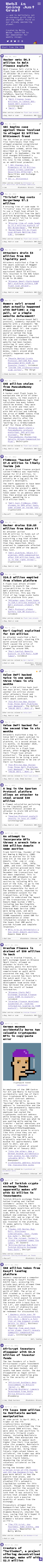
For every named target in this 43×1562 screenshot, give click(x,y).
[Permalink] (40, 56)
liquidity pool (22, 269)
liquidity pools (12, 967)
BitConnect (27, 183)
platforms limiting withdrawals (15, 1255)
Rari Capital (28, 660)
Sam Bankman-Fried (30, 1535)
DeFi (37, 213)
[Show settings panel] (40, 1559)
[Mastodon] (11, 41)
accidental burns (9, 1171)
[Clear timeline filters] (35, 42)
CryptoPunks (28, 1169)
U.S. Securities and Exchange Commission (19, 184)
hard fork (30, 1302)
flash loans (26, 393)
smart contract (16, 265)
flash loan (9, 71)
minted (18, 495)
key (5, 490)
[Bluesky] (15, 41)
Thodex (33, 1255)
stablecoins (9, 1289)
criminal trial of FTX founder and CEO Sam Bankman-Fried (20, 1471)
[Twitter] (8, 41)
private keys (10, 1284)
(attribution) (22, 1085)
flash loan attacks (31, 112)
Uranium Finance (29, 1012)
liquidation (9, 1483)
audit (25, 971)
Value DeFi (27, 712)
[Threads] (22, 41)
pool (19, 639)
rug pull (24, 478)
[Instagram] (18, 41)
